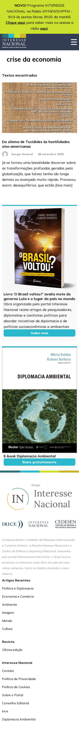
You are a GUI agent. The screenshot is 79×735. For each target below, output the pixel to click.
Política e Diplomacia (17, 588)
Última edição (12, 650)
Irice (5, 711)
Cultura (7, 629)
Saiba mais (39, 333)
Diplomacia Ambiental (18, 719)
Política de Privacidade (19, 679)
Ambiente (9, 604)
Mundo (7, 621)
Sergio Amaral (22, 154)
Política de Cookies (16, 687)
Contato (8, 671)
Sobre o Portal (12, 695)
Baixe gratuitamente (39, 462)
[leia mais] (64, 185)
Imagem (8, 613)
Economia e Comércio (18, 596)
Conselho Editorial (15, 703)
